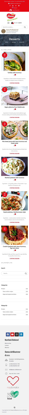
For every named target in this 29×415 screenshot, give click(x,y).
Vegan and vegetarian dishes (9, 294)
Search (26, 273)
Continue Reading (14, 83)
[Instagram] (17, 334)
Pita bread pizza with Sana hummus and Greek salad (14, 142)
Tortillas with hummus (14, 73)
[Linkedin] (21, 334)
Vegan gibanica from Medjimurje (15, 107)
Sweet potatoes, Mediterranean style (14, 212)
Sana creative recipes (8, 291)
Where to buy (8, 343)
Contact (7, 345)
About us (7, 347)
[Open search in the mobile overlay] (14, 27)
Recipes (14, 42)
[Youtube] (12, 334)
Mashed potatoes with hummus (14, 178)
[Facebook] (8, 334)
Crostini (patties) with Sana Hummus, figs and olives (14, 247)
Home (6, 42)
